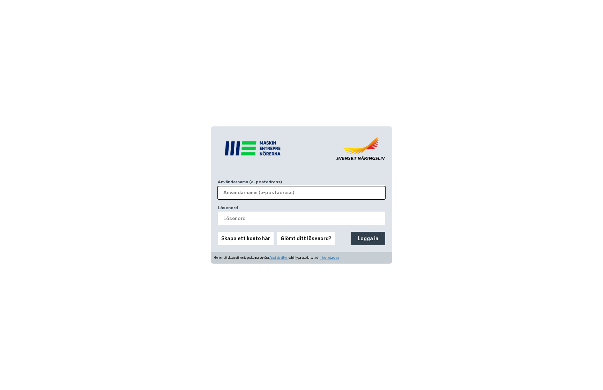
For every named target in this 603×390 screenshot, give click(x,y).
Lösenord (228, 207)
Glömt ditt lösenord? (306, 239)
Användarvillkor (278, 257)
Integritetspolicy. (329, 257)
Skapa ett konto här (245, 239)
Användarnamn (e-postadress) (250, 182)
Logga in (368, 239)
